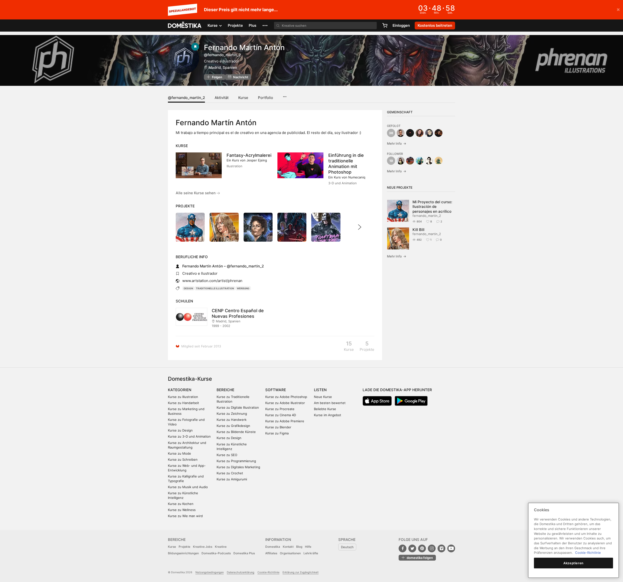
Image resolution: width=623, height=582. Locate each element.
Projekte (235, 25)
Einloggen (401, 25)
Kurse (243, 97)
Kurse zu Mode (179, 453)
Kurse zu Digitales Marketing (238, 467)
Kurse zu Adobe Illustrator (285, 403)
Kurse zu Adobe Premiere (284, 421)
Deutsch (347, 547)
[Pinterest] (422, 548)
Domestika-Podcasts (216, 553)
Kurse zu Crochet (230, 473)
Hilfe (308, 546)
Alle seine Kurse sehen (196, 193)
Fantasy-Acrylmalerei (249, 155)
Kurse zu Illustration (183, 397)
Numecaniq (356, 177)
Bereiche (225, 390)
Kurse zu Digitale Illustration (238, 407)
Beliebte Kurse (325, 409)
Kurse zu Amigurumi (232, 479)
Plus (252, 25)
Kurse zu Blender (278, 427)
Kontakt (288, 546)
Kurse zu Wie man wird (185, 516)
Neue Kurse (323, 397)
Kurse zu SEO (227, 455)
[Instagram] (432, 548)
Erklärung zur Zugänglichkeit (301, 572)
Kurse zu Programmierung (236, 461)
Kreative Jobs (202, 546)
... (284, 95)
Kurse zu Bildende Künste (236, 432)
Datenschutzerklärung (240, 572)
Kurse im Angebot (327, 415)
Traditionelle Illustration (215, 288)
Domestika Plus (244, 553)
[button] (265, 25)
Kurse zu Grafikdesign (233, 426)
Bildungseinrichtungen (183, 553)
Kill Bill (418, 229)
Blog (299, 546)
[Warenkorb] (385, 25)
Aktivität (222, 97)
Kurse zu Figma (277, 433)
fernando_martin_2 (426, 216)
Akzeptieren (573, 563)
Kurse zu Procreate (279, 409)
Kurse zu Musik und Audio (188, 487)
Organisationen (290, 553)
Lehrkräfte (310, 553)
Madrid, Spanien (223, 67)
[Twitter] (412, 548)
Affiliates (271, 553)
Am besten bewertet (330, 403)
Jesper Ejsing (257, 160)
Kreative (221, 546)
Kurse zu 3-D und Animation (189, 436)
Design (188, 288)
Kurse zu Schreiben (183, 459)
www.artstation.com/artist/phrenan (212, 280)
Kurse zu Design (180, 430)
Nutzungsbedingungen (209, 572)
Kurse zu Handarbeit (183, 403)
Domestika (272, 546)
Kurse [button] (213, 25)
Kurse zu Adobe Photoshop (286, 397)
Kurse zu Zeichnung (232, 413)
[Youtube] (451, 548)
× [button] (618, 9)
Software (275, 390)
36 (391, 133)
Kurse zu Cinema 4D (280, 415)
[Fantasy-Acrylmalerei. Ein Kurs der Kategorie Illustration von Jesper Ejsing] (199, 165)
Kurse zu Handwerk (232, 420)
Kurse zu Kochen (180, 504)
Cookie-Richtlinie (268, 572)
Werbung (243, 288)
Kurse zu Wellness (182, 510)
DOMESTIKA (185, 25)
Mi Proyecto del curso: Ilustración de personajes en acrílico (432, 207)
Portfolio (265, 97)
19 (391, 161)
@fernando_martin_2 (186, 97)
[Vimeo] (441, 548)
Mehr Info (396, 143)
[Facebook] (402, 548)
